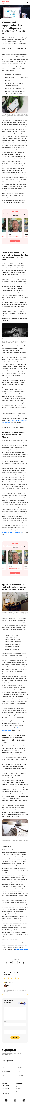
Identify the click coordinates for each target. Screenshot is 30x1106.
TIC (3, 1075)
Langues (4, 1067)
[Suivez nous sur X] (15, 1100)
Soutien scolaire (6, 1071)
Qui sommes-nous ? (21, 1091)
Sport (19, 1071)
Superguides (21, 1075)
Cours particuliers (22, 1063)
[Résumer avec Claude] (11, 962)
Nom (5, 1021)
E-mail (5, 1028)
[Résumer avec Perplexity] (23, 962)
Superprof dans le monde (6, 1089)
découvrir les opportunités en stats (12, 532)
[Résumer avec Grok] (19, 962)
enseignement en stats (21, 949)
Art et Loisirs (5, 1063)
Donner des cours (6, 1093)
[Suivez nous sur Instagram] (23, 1100)
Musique (20, 1067)
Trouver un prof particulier (19, 1087)
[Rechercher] (27, 2)
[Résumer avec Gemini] (15, 962)
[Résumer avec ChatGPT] (6, 962)
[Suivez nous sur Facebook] (6, 1100)
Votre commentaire (8, 1005)
